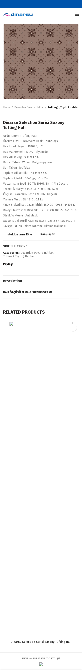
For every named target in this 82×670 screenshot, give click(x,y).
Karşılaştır (47, 234)
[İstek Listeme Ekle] (73, 327)
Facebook (33, 4)
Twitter (38, 4)
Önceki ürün (5, 113)
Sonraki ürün (14, 113)
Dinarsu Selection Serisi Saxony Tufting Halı (41, 642)
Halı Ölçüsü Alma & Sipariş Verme (28, 292)
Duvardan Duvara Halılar (29, 107)
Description (12, 281)
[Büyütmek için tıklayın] (10, 91)
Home (7, 107)
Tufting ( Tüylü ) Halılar (63, 107)
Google (43, 4)
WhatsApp (33, 264)
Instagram (49, 4)
